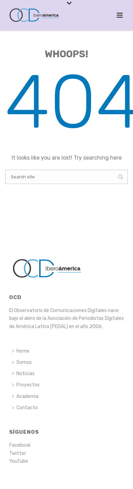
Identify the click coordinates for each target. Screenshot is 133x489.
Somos (24, 362)
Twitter (17, 453)
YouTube (18, 461)
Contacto (27, 408)
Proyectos (28, 385)
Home (22, 351)
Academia (27, 396)
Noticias (25, 373)
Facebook (20, 445)
